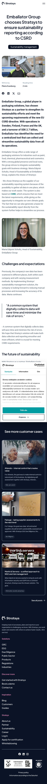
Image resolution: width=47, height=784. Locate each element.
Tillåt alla (23, 410)
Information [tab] (23, 371)
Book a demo (8, 683)
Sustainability (8, 728)
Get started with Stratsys (14, 680)
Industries (6, 667)
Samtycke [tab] (8, 371)
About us (6, 721)
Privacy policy (23, 772)
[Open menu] (44, 3)
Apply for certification (12, 739)
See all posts (36, 600)
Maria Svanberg (8, 86)
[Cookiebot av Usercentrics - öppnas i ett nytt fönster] (34, 365)
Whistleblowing (9, 743)
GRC (4, 644)
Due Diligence (8, 652)
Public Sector (8, 655)
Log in (5, 736)
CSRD (13, 194)
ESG (4, 648)
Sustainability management (23, 47)
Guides (5, 708)
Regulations (7, 663)
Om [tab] (38, 371)
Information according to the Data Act (23, 775)
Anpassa (22, 417)
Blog (4, 700)
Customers (7, 704)
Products (6, 659)
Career (5, 732)
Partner (5, 724)
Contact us (7, 687)
